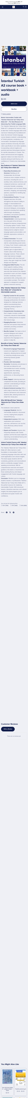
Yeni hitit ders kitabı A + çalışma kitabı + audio (7, 1089)
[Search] (23, 6)
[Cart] (26, 7)
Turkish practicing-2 (20, 1089)
